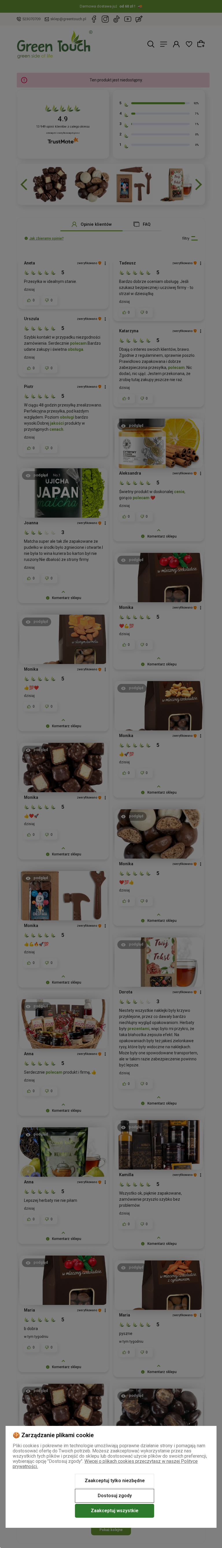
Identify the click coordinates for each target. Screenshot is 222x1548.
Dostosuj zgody (115, 1495)
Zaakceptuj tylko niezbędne (115, 1480)
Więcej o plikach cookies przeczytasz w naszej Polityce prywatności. (105, 1464)
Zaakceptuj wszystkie (114, 1510)
